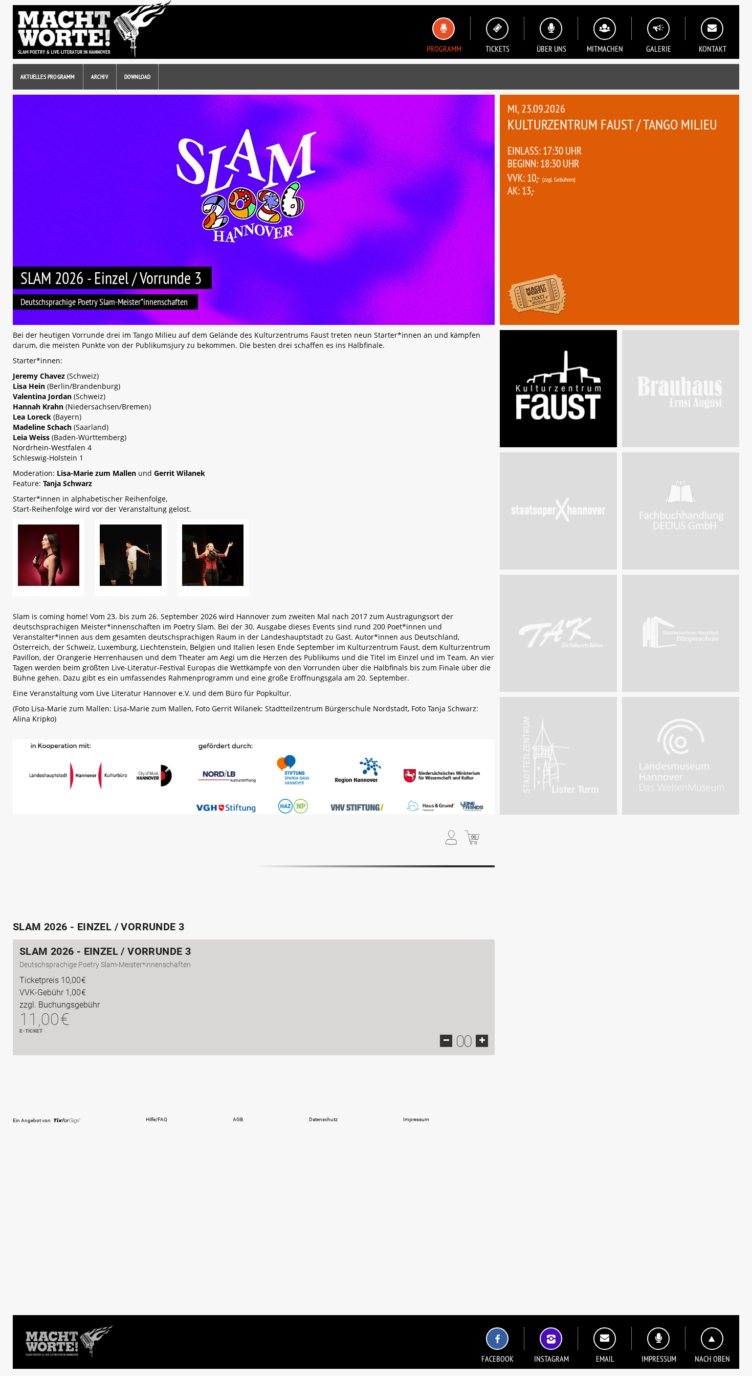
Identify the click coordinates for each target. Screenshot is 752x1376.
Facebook (497, 1358)
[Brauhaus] (680, 388)
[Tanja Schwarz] (213, 557)
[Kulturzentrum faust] (558, 388)
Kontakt (712, 48)
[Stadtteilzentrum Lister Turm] (558, 755)
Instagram (551, 1358)
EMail (605, 1358)
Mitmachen (605, 48)
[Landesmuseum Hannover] (680, 755)
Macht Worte (92, 29)
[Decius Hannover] (680, 511)
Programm (444, 48)
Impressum (659, 1358)
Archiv (99, 76)
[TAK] (558, 633)
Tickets (497, 48)
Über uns (551, 48)
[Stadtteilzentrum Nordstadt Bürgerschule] (680, 633)
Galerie (658, 48)
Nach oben (712, 1358)
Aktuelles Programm (47, 76)
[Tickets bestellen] (537, 295)
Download (137, 76)
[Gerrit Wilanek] (130, 557)
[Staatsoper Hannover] (558, 511)
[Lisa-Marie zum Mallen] (48, 557)
